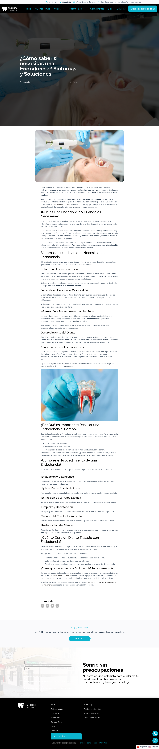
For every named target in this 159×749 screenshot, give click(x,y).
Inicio (28, 9)
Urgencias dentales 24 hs (143, 9)
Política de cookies (91, 713)
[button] (42, 606)
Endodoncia (25, 82)
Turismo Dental (96, 9)
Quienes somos (42, 9)
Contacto (121, 9)
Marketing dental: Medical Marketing (93, 743)
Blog (110, 9)
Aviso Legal (88, 705)
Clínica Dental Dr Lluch (61, 204)
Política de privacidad (92, 709)
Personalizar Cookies (92, 718)
